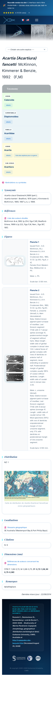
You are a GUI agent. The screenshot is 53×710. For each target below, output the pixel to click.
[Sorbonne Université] (18, 658)
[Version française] (23, 20)
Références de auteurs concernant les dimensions (23, 563)
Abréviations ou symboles (15, 182)
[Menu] (36, 20)
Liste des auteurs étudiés (17, 218)
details (8, 172)
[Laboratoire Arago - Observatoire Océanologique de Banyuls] (29, 658)
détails (8, 105)
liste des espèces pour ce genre (26, 155)
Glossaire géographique (17, 527)
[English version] (28, 20)
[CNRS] (38, 658)
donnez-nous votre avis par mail (31, 5)
